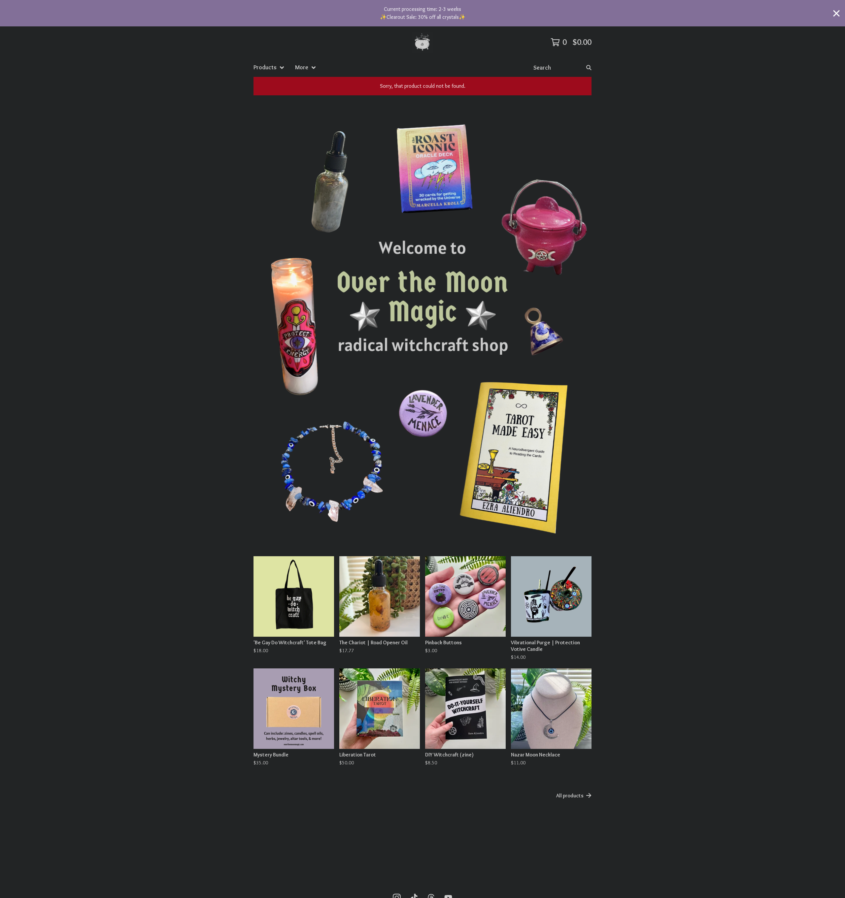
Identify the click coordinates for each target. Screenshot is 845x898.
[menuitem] (269, 67)
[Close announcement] (836, 13)
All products (570, 795)
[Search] (589, 67)
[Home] (422, 42)
